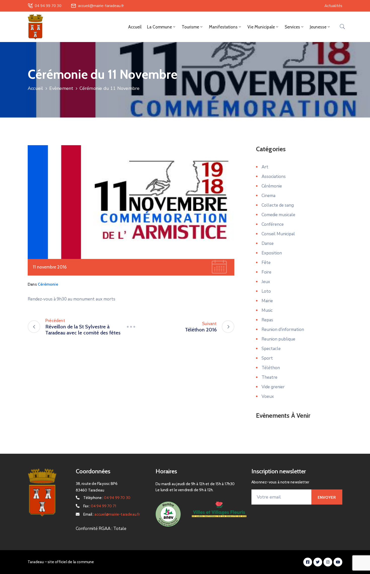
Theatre (269, 377)
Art (265, 167)
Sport (267, 358)
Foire (266, 272)
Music (267, 310)
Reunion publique (278, 339)
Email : (111, 514)
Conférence (273, 224)
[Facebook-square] (307, 562)
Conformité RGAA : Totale (101, 528)
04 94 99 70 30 (48, 5)
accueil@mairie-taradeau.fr (101, 5)
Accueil (134, 26)
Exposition (272, 253)
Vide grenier (273, 387)
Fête (266, 262)
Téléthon (271, 368)
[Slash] (131, 327)
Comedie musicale (278, 215)
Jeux (266, 282)
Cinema (268, 196)
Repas (267, 320)
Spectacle (271, 349)
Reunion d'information (283, 329)
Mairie (267, 301)
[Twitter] (317, 562)
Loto (266, 291)
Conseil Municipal (278, 234)
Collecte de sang (278, 205)
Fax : (99, 506)
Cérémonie (48, 284)
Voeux (268, 396)
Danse (268, 243)
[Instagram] (327, 562)
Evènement (61, 88)
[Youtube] (338, 562)
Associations (274, 176)
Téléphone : (107, 497)
